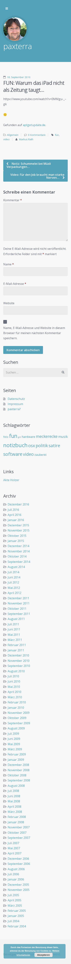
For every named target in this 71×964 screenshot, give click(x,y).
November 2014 (18, 551)
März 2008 (15, 812)
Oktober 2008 (17, 775)
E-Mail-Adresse (14, 284)
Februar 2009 (17, 754)
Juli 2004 (13, 921)
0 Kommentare (37, 135)
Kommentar (12, 200)
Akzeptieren (43, 954)
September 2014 (19, 562)
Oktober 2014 (17, 556)
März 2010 (15, 697)
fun (57, 135)
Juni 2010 (14, 681)
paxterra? (14, 409)
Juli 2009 (13, 734)
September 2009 (19, 723)
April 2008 (14, 807)
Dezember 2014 (18, 546)
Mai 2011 (14, 635)
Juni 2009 (14, 739)
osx (31, 445)
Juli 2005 (13, 895)
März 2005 (15, 906)
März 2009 (15, 749)
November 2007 (18, 827)
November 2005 (18, 890)
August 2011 (16, 619)
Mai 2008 (14, 801)
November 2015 (18, 530)
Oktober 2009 (17, 718)
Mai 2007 (14, 848)
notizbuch (15, 445)
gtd (19, 437)
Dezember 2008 (18, 765)
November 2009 (18, 713)
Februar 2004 (17, 926)
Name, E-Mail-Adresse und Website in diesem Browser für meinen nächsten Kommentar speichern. (34, 333)
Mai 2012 (14, 588)
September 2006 (19, 864)
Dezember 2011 (18, 598)
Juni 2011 (14, 629)
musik (63, 436)
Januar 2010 (16, 708)
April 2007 (14, 853)
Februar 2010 (17, 702)
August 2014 (16, 567)
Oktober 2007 (17, 833)
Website (8, 303)
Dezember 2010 (18, 655)
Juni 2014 (14, 577)
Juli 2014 (13, 572)
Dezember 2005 (18, 885)
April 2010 (14, 692)
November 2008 (18, 770)
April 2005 (14, 900)
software (12, 454)
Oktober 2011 (17, 609)
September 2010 (19, 666)
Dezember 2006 (18, 859)
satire (54, 445)
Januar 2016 (16, 520)
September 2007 (19, 838)
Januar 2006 (16, 879)
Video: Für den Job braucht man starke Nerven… (37, 176)
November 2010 (18, 661)
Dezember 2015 (18, 525)
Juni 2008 (14, 796)
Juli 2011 (13, 624)
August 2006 (16, 869)
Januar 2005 (16, 916)
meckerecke (47, 436)
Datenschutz (16, 399)
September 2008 (19, 780)
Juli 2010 (13, 676)
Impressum (15, 404)
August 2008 (16, 786)
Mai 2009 (14, 744)
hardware (28, 437)
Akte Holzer (11, 480)
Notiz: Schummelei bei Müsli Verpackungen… (29, 165)
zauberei (40, 455)
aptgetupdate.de (34, 125)
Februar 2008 (17, 817)
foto (5, 437)
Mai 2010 (14, 687)
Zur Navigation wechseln (6, 8)
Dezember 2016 (18, 504)
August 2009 (16, 728)
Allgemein (12, 135)
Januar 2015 (16, 541)
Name (8, 264)
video (6, 139)
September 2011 (19, 614)
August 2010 (16, 671)
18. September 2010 (18, 77)
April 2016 (14, 515)
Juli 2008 (13, 791)
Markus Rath (26, 139)
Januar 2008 (16, 822)
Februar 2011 (17, 645)
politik (42, 445)
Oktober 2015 (17, 536)
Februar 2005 (17, 911)
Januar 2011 (16, 650)
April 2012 (14, 593)
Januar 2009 (16, 760)
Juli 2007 (13, 843)
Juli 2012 (13, 582)
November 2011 (18, 603)
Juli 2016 (13, 510)
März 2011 (15, 640)
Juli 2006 (13, 874)
